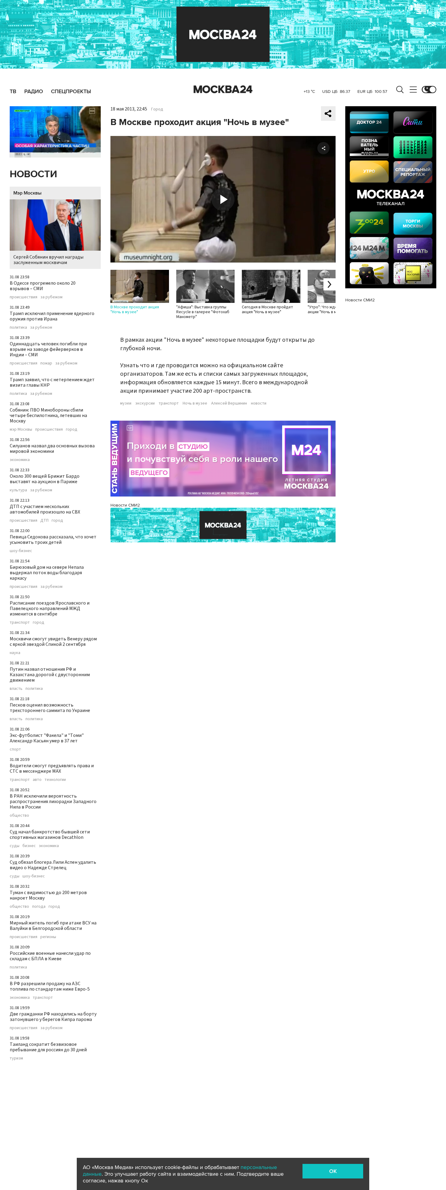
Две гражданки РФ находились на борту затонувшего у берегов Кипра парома (53, 1017)
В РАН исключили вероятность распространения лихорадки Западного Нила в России (53, 801)
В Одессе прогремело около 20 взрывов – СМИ (43, 286)
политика (18, 327)
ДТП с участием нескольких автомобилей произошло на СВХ (45, 509)
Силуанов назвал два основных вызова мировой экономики (52, 448)
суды (14, 846)
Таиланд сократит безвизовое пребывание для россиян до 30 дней (48, 1047)
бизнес (29, 846)
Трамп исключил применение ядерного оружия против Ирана (52, 316)
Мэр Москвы (27, 193)
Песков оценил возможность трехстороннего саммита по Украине (50, 708)
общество (19, 815)
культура (18, 490)
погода (39, 906)
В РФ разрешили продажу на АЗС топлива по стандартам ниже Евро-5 (50, 986)
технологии (55, 780)
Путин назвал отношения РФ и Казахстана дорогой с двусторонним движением (50, 674)
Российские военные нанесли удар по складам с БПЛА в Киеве (50, 956)
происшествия (23, 297)
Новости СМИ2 (125, 505)
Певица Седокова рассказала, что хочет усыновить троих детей (53, 540)
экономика (20, 460)
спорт (15, 749)
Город (157, 109)
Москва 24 (223, 89)
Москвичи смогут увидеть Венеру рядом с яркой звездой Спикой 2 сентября (53, 642)
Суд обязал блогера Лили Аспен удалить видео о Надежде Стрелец (53, 865)
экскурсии (145, 403)
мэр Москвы (21, 429)
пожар (46, 363)
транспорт (20, 622)
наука (15, 653)
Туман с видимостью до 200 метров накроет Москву (48, 895)
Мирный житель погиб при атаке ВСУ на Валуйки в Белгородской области (53, 926)
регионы (48, 937)
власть (16, 689)
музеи (125, 403)
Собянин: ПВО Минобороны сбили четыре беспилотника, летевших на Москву (48, 415)
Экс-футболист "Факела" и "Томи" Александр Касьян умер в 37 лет (47, 738)
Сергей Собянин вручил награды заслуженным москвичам (48, 260)
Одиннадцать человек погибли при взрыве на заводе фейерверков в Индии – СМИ (48, 349)
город (71, 429)
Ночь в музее (195, 403)
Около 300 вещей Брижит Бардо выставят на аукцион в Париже (44, 479)
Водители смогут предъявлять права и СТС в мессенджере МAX (52, 768)
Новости (33, 174)
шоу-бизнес (21, 551)
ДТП (44, 520)
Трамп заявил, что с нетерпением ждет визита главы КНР (52, 382)
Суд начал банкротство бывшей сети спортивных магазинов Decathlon (50, 835)
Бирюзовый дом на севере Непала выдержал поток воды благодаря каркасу (47, 572)
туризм (16, 1058)
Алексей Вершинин (229, 403)
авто (37, 780)
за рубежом (51, 297)
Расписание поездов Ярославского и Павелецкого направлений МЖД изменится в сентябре (50, 608)
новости (258, 403)
